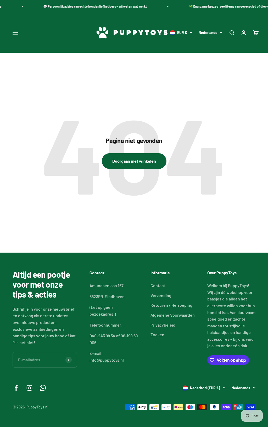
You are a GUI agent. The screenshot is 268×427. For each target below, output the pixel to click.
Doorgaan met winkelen (134, 160)
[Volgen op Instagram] (29, 387)
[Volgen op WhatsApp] (42, 387)
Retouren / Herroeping (171, 305)
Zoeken (157, 334)
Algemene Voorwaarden (172, 314)
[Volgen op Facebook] (16, 387)
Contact (157, 285)
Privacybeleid (162, 324)
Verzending (160, 295)
